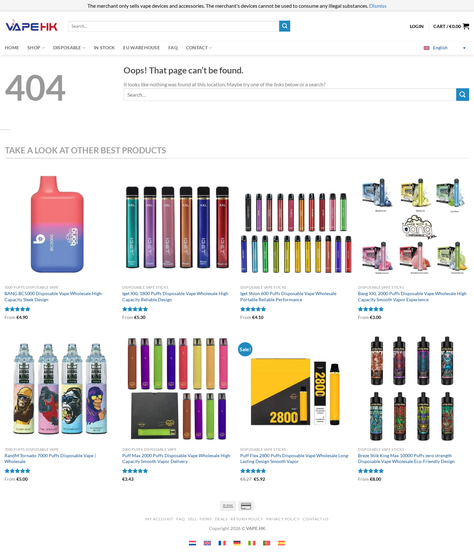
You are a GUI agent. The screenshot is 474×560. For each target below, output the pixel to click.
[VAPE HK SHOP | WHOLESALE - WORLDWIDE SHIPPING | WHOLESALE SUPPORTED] (31, 26)
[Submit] (284, 26)
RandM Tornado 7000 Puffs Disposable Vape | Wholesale (50, 458)
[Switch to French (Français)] (222, 543)
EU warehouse (141, 47)
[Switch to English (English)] (207, 543)
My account (159, 519)
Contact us (315, 519)
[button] (451, 26)
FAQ (173, 47)
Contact (197, 47)
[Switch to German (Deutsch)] (237, 543)
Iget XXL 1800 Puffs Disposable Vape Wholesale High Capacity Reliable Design (175, 296)
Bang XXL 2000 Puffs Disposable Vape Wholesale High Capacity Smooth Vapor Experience (412, 296)
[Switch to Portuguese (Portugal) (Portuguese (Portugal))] (267, 543)
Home (12, 47)
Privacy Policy (283, 519)
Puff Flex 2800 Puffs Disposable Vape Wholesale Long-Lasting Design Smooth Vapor (295, 458)
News (206, 519)
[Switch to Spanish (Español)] (281, 543)
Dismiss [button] (378, 6)
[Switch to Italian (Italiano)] (252, 543)
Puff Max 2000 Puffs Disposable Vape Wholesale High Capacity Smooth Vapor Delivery (176, 458)
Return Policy (247, 519)
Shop (33, 47)
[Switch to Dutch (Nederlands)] (192, 543)
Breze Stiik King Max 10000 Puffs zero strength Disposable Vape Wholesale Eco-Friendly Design (406, 458)
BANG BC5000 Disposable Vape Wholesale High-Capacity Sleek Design (54, 296)
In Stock (104, 47)
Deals (221, 519)
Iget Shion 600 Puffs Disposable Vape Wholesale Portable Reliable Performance (288, 296)
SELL (192, 519)
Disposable (67, 47)
